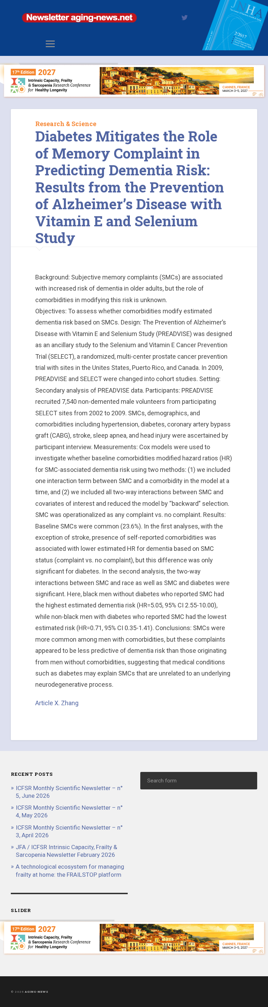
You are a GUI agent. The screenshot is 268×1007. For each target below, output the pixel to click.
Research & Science (65, 123)
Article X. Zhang (57, 703)
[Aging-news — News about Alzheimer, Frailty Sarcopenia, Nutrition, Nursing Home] (134, 48)
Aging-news (37, 991)
